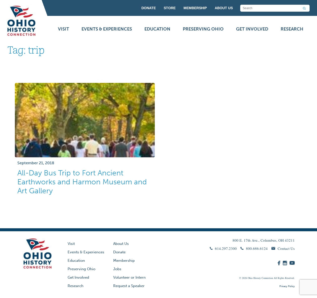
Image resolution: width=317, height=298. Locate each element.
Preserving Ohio (203, 29)
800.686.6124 (257, 248)
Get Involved (252, 29)
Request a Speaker (129, 286)
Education (157, 29)
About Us (121, 243)
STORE (170, 8)
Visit (63, 29)
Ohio (250, 278)
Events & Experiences (106, 29)
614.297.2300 (226, 248)
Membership (124, 260)
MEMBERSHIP (195, 8)
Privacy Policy (287, 286)
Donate (119, 252)
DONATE (148, 8)
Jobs (117, 269)
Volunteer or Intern (129, 277)
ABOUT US (224, 8)
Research (292, 29)
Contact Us (286, 248)
